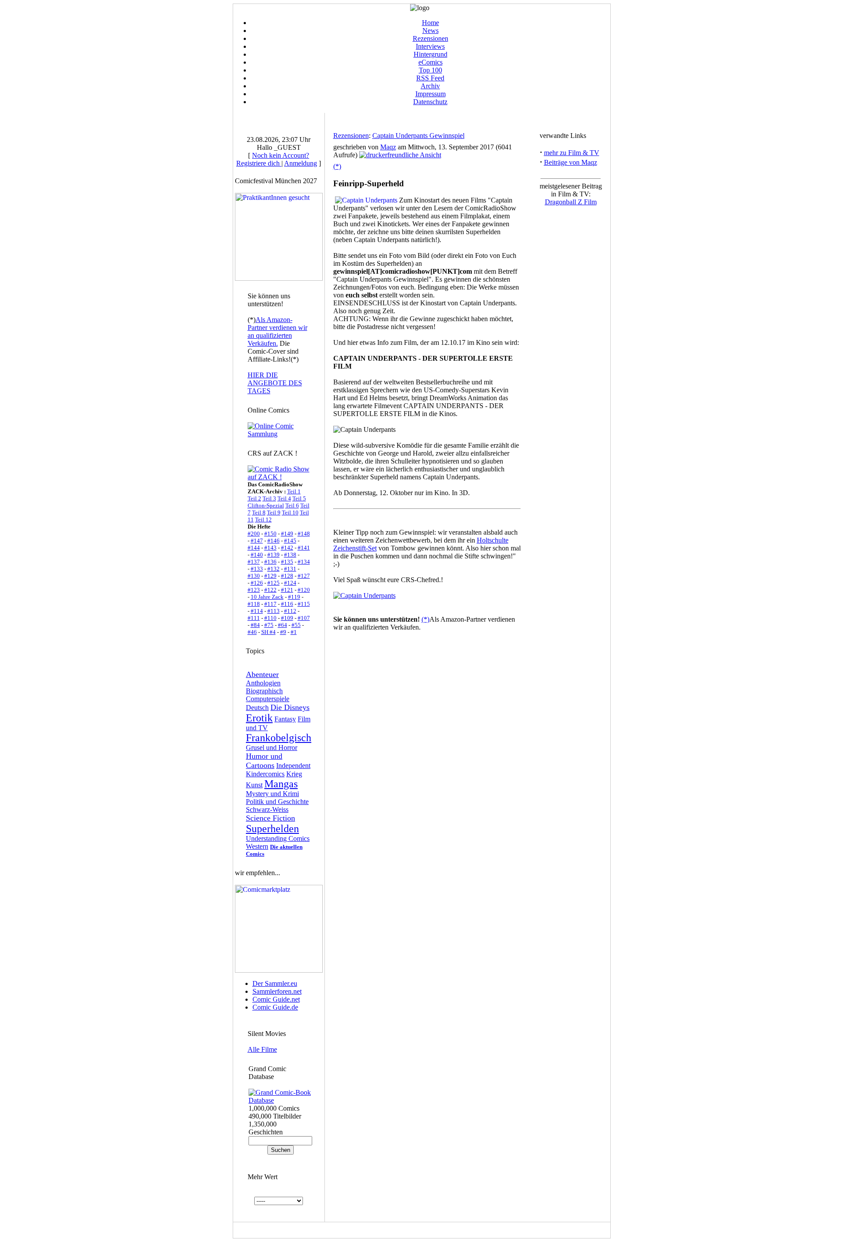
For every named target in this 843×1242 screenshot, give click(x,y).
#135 (287, 561)
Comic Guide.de (275, 1007)
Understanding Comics (278, 838)
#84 (255, 625)
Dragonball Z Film (571, 202)
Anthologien (263, 683)
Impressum (430, 94)
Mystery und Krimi (272, 793)
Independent (293, 765)
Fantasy (285, 719)
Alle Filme (262, 1049)
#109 (287, 618)
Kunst (254, 785)
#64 (282, 625)
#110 (270, 618)
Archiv (430, 86)
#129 (270, 575)
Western (257, 846)
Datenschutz (430, 101)
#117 (270, 604)
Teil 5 (299, 498)
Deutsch (257, 707)
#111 (254, 618)
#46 (252, 632)
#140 (257, 554)
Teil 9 (274, 512)
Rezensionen (430, 38)
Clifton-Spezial (266, 505)
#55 (296, 625)
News (430, 30)
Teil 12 (263, 519)
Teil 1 (294, 491)
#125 (273, 582)
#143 (270, 547)
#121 (287, 590)
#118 (254, 604)
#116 (287, 604)
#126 (257, 582)
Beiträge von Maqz (570, 162)
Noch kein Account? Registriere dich (272, 159)
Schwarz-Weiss (267, 809)
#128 (287, 575)
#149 (287, 533)
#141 (304, 547)
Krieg (294, 774)
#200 (254, 533)
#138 (290, 554)
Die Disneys (290, 707)
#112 (290, 611)
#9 (283, 632)
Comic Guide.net (276, 999)
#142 (287, 547)
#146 (273, 540)
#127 (304, 575)
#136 (270, 561)
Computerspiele (267, 698)
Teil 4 (284, 498)
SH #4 (268, 632)
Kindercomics (265, 774)
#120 (304, 590)
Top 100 (430, 70)
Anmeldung (300, 163)
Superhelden (272, 828)
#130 (254, 575)
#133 (257, 568)
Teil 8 (259, 512)
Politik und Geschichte (277, 801)
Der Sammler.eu (274, 983)
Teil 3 (269, 498)
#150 (270, 533)
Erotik (259, 718)
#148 (304, 533)
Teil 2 (254, 498)
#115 (304, 604)
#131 (290, 568)
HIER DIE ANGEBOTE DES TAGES (275, 383)
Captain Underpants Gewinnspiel (418, 135)
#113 (273, 611)
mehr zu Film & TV (571, 152)
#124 (290, 582)
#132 (273, 568)
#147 (257, 540)
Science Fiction (270, 818)
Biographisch (264, 691)
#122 (270, 590)
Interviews (430, 46)
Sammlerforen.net (277, 991)
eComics (430, 62)
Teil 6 (292, 505)
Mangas (281, 783)
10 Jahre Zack (267, 597)
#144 (254, 547)
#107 (304, 618)
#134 (304, 561)
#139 (273, 554)
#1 (294, 632)
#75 (269, 625)
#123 (254, 590)
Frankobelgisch (278, 737)
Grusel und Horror (271, 747)
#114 (257, 611)
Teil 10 (290, 512)
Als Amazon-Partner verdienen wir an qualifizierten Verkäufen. (277, 331)
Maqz (388, 147)
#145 (290, 540)
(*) (337, 166)
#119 (294, 597)
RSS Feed (430, 78)
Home (430, 22)
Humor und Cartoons (264, 761)
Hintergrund (430, 54)
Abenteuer (262, 674)
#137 (254, 561)
